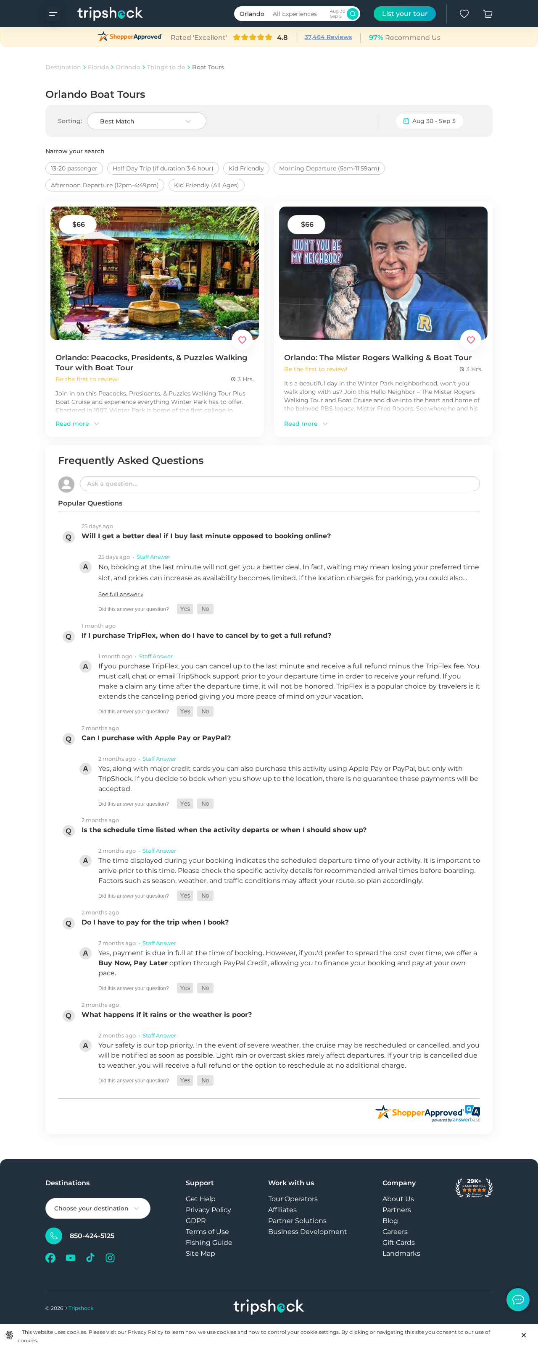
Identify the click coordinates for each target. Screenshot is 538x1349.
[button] (185, 609)
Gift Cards (398, 1243)
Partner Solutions (297, 1221)
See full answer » (120, 594)
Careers (395, 1232)
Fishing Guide (209, 1243)
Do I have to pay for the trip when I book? (155, 922)
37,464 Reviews (328, 37)
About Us (398, 1199)
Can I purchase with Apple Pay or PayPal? (156, 738)
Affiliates (282, 1210)
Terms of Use (207, 1232)
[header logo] (102, 13)
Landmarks (401, 1253)
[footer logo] (269, 1308)
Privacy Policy (208, 1210)
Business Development (307, 1232)
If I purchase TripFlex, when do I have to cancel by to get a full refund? (206, 635)
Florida (98, 67)
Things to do (166, 67)
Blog (390, 1221)
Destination (63, 67)
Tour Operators (293, 1199)
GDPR (196, 1221)
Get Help (201, 1199)
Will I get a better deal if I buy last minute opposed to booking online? (206, 536)
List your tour (405, 14)
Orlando (128, 67)
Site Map (200, 1253)
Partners (396, 1210)
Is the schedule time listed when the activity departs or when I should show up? (224, 830)
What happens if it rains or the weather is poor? (167, 1015)
